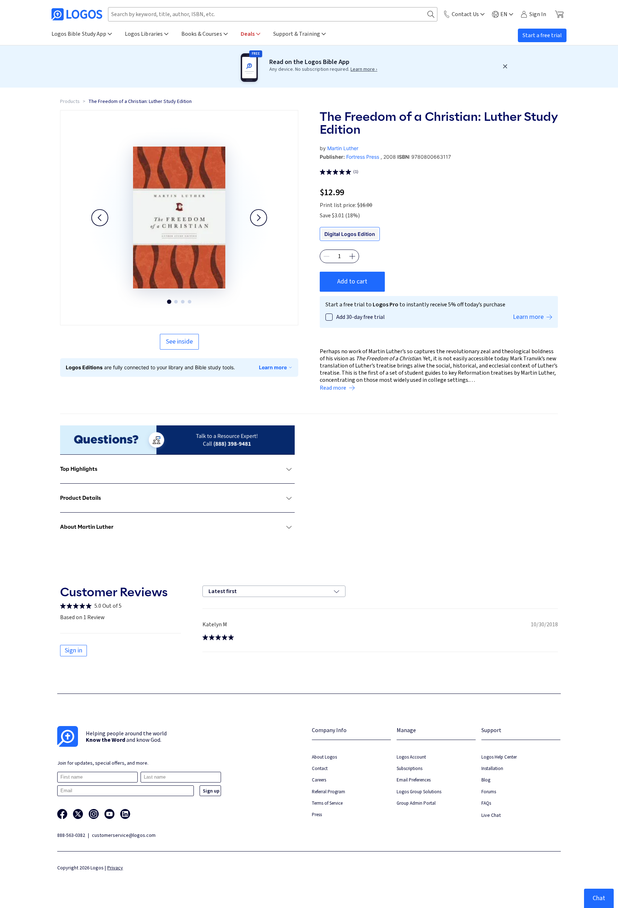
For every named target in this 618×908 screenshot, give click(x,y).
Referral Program (328, 792)
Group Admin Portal (416, 803)
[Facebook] (62, 814)
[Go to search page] (431, 14)
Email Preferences (414, 780)
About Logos (324, 757)
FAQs (486, 803)
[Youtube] (109, 814)
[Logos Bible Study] (77, 14)
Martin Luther (342, 148)
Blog (485, 780)
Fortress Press (362, 157)
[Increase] (352, 256)
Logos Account (411, 757)
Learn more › (363, 69)
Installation (492, 768)
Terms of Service (327, 803)
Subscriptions (409, 768)
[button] (99, 217)
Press (317, 814)
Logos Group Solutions (419, 792)
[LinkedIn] (125, 814)
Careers (319, 780)
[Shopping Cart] (559, 14)
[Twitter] (78, 814)
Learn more (273, 367)
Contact (320, 768)
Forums (488, 792)
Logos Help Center (499, 757)
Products (70, 101)
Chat (599, 898)
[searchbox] (272, 14)
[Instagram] (94, 814)
